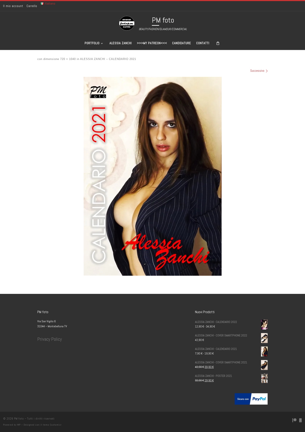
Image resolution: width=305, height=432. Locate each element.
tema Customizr (52, 424)
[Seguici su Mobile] (300, 420)
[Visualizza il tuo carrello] (217, 43)
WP (19, 424)
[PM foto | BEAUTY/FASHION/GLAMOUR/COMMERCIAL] (126, 23)
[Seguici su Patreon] (294, 420)
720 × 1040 (67, 59)
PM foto (19, 418)
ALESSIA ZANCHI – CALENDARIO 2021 (107, 59)
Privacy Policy (49, 339)
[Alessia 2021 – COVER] (153, 176)
